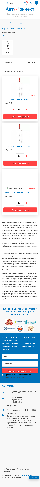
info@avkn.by (12, 406)
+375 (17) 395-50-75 (14, 402)
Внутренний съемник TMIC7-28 (16, 193)
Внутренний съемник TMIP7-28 (16, 99)
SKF (3, 35)
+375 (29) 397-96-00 (14, 397)
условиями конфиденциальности (19, 375)
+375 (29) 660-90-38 (14, 400)
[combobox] (20, 71)
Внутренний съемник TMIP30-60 (16, 146)
